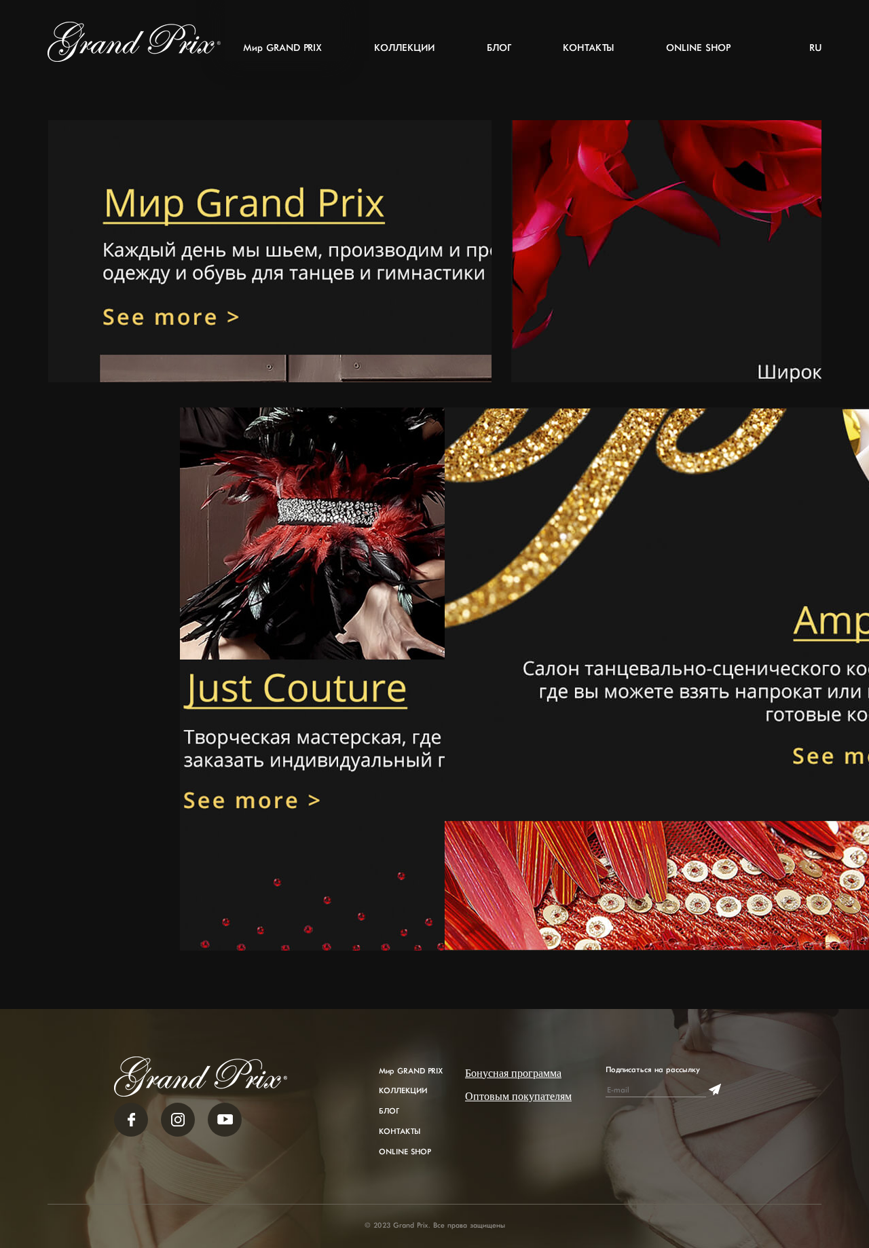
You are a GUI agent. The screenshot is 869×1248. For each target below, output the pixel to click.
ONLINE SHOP (698, 48)
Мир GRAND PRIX (282, 48)
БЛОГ (499, 48)
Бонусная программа (513, 1073)
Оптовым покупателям (518, 1096)
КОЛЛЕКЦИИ (404, 48)
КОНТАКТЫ (588, 48)
